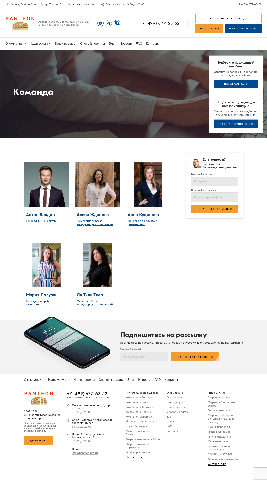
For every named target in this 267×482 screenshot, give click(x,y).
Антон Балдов (40, 215)
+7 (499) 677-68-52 (249, 4)
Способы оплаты (92, 43)
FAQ (139, 43)
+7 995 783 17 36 (84, 4)
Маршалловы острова (140, 421)
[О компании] (20, 23)
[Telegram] (109, 23)
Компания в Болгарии (140, 397)
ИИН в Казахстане (219, 436)
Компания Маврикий (139, 416)
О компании (14, 43)
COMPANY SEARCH (220, 454)
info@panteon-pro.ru (85, 452)
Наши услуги (39, 43)
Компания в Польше (139, 411)
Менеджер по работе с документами (142, 222)
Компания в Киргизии (139, 406)
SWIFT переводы (219, 426)
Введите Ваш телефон (204, 190)
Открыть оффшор (219, 397)
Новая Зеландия (136, 426)
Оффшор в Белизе (138, 452)
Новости (126, 43)
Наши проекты (65, 43)
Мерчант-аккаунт (218, 441)
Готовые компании (220, 410)
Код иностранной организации (219, 448)
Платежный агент (219, 431)
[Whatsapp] (100, 23)
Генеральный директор (41, 220)
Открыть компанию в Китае (143, 439)
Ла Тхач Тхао (90, 295)
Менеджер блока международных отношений (95, 302)
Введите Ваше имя (201, 174)
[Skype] (117, 23)
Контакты (152, 43)
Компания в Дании (138, 402)
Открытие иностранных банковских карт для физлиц (223, 419)
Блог (112, 43)
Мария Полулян (42, 295)
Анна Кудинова (143, 215)
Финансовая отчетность (223, 459)
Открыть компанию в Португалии (139, 445)
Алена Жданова (93, 215)
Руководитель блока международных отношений (95, 222)
